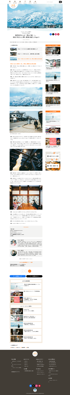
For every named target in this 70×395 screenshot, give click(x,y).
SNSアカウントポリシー (41, 374)
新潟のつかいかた (13, 6)
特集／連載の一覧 (40, 361)
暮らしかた (26, 366)
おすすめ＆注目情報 (40, 366)
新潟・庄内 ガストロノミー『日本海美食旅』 (17, 265)
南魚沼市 (23, 347)
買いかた (26, 364)
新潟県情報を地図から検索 (29, 370)
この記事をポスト (35, 276)
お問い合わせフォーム (52, 366)
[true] (60, 2)
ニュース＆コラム (40, 362)
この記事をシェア (18, 276)
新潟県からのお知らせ (40, 364)
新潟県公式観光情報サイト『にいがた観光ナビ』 (18, 264)
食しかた (18, 347)
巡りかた (13, 347)
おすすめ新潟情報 (26, 281)
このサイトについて (40, 370)
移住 (28, 347)
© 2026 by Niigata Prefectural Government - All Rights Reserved (35, 393)
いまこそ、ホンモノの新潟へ (26, 32)
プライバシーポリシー (40, 372)
